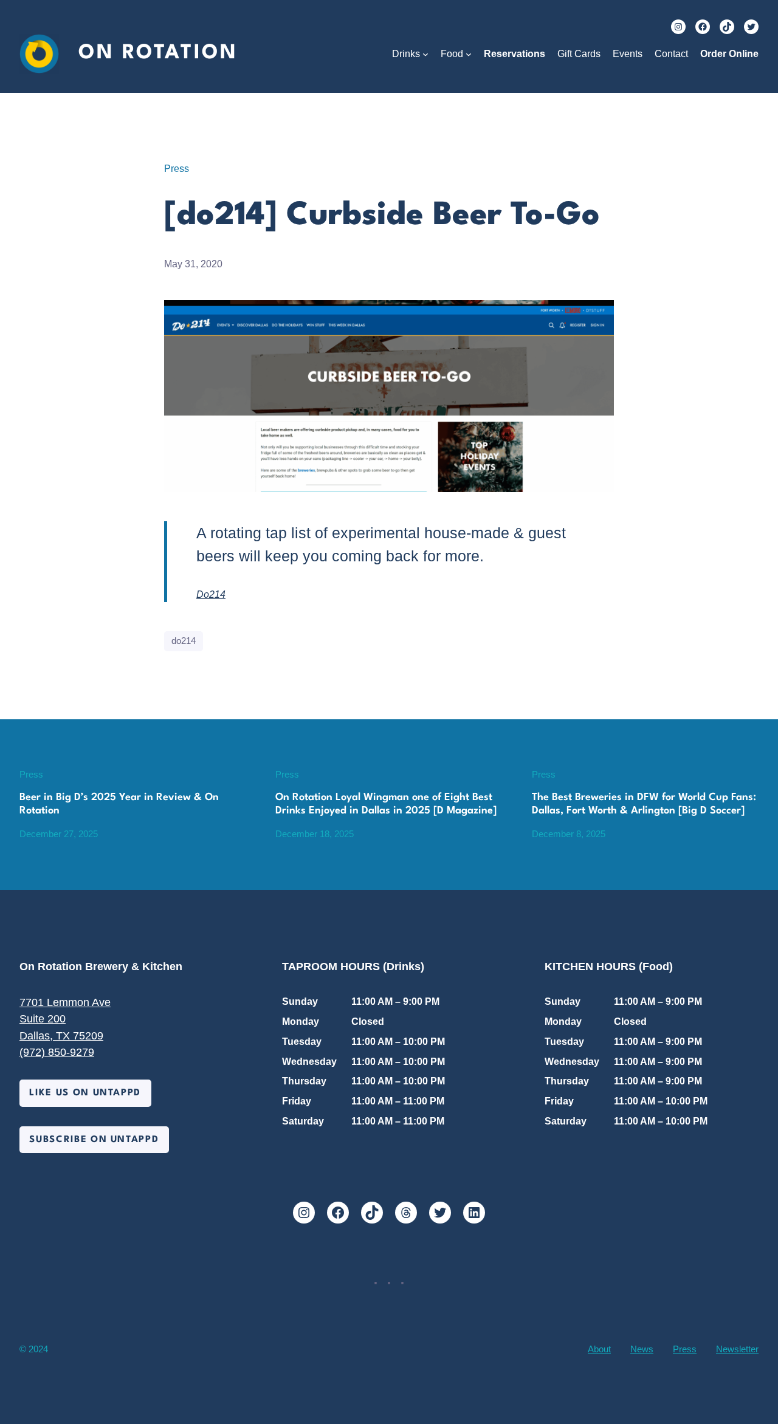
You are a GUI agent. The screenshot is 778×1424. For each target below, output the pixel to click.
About (599, 1349)
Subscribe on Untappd (94, 1140)
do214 (183, 641)
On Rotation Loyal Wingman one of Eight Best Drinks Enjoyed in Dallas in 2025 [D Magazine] (386, 804)
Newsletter (737, 1349)
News (641, 1349)
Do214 (210, 594)
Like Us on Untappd (85, 1093)
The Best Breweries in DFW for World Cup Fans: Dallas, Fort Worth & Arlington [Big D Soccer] (644, 804)
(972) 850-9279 (56, 1052)
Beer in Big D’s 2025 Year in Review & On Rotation (119, 804)
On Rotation (158, 53)
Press (176, 168)
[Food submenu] (469, 54)
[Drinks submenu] (425, 54)
